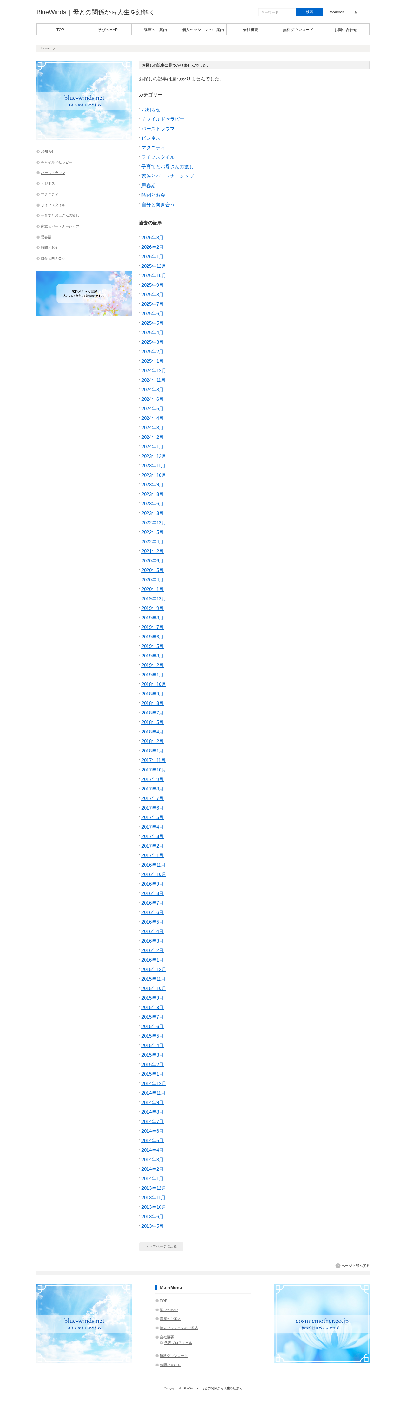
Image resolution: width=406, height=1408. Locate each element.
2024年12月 (153, 370)
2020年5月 (152, 570)
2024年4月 (152, 418)
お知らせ (150, 109)
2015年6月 (152, 1026)
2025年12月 (153, 266)
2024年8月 (152, 389)
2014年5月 (152, 1140)
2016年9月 (152, 883)
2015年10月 (153, 988)
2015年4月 (152, 1045)
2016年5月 (152, 922)
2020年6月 (152, 560)
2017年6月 (152, 807)
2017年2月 (152, 845)
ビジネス (150, 138)
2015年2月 (152, 1064)
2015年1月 (152, 1074)
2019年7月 (152, 627)
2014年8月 (152, 1112)
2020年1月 (152, 589)
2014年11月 (153, 1093)
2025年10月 (153, 275)
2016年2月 (152, 950)
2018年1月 (152, 750)
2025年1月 (152, 361)
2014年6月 (152, 1131)
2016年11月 (153, 864)
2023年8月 (152, 494)
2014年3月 (152, 1159)
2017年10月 (153, 769)
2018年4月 (152, 731)
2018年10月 (153, 684)
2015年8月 (152, 1007)
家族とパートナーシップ (167, 176)
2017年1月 (152, 855)
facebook (337, 12)
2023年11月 (153, 465)
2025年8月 (152, 294)
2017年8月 (152, 788)
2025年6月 (152, 313)
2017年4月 (152, 826)
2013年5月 (152, 1226)
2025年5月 (152, 323)
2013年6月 (152, 1216)
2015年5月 (152, 1036)
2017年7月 (152, 798)
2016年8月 (152, 893)
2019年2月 (152, 665)
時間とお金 (153, 195)
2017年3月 (152, 836)
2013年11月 (153, 1197)
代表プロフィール (178, 1343)
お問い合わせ (345, 30)
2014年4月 (152, 1150)
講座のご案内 (155, 30)
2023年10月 (153, 475)
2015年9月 (152, 998)
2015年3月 (152, 1055)
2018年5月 (152, 722)
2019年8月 (152, 617)
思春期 (148, 185)
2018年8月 (152, 703)
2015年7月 (152, 1017)
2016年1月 (152, 960)
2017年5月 (152, 817)
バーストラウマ (158, 128)
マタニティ (153, 147)
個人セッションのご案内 (203, 30)
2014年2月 (152, 1169)
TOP (60, 30)
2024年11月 (153, 380)
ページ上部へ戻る (356, 1266)
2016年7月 (152, 903)
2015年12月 (153, 969)
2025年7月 (152, 304)
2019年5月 (152, 646)
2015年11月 (153, 979)
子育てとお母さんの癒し (167, 166)
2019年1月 (152, 674)
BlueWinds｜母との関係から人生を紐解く (95, 12)
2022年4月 (152, 541)
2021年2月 (152, 551)
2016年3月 (152, 941)
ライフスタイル (158, 157)
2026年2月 (152, 247)
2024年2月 (152, 437)
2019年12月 (153, 598)
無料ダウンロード (298, 30)
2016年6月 (152, 912)
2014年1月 (152, 1178)
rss (359, 12)
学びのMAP (108, 30)
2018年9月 (152, 693)
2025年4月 (152, 332)
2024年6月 (152, 399)
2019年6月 (152, 636)
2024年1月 (152, 446)
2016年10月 (153, 874)
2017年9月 (152, 779)
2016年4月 (152, 931)
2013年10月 (153, 1207)
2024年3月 (152, 427)
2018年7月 (152, 712)
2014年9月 (152, 1102)
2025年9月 (152, 285)
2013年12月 (153, 1188)
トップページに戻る (161, 1246)
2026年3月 (152, 237)
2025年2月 (152, 351)
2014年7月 (152, 1121)
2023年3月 (152, 513)
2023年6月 (152, 503)
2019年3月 (152, 655)
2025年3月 (152, 342)
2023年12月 (153, 456)
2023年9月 (152, 484)
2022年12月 (153, 522)
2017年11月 (153, 760)
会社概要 (250, 30)
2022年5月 (152, 532)
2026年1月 (152, 256)
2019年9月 (152, 608)
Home (45, 48)
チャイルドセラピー (162, 119)
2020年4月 (152, 579)
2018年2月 (152, 741)
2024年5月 (152, 408)
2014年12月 (153, 1083)
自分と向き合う (158, 204)
